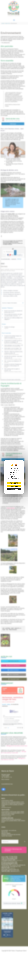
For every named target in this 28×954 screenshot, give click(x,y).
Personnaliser (14, 489)
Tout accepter (14, 483)
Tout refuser (14, 486)
